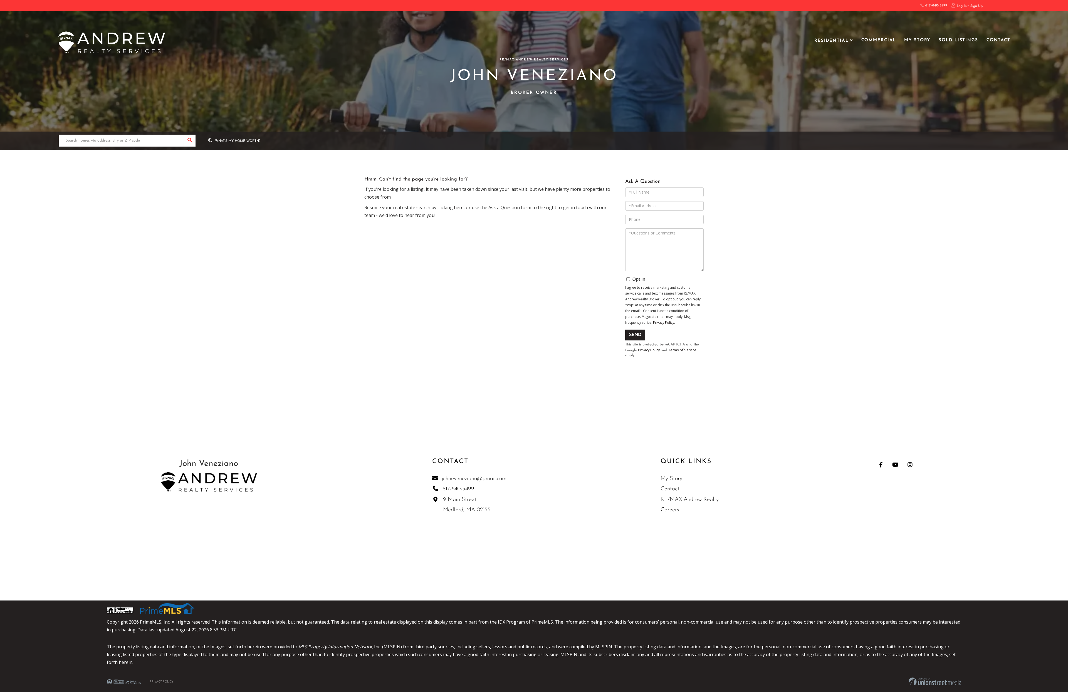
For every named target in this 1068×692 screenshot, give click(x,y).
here (459, 207)
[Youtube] (895, 464)
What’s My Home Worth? (238, 141)
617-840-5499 (935, 5)
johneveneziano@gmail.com (474, 478)
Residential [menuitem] (831, 41)
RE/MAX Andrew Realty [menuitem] (690, 499)
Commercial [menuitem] (878, 40)
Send (635, 335)
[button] (190, 141)
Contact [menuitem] (998, 40)
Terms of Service (682, 349)
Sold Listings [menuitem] (958, 40)
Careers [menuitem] (670, 510)
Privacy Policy (663, 322)
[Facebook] (881, 464)
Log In (962, 6)
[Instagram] (910, 464)
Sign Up (976, 6)
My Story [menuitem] (917, 40)
